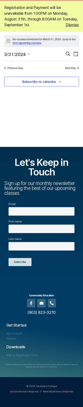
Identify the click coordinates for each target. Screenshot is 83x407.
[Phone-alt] (52, 303)
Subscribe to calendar (39, 81)
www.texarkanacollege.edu (58, 391)
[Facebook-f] (31, 303)
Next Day (70, 68)
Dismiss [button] (72, 25)
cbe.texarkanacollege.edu (24, 391)
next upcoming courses (27, 43)
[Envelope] (41, 303)
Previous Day (15, 68)
